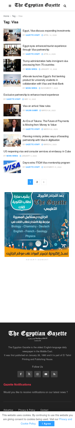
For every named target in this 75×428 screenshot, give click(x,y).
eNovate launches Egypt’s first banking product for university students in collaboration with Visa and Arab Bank (44, 79)
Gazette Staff (33, 35)
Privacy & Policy (26, 410)
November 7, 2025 (49, 88)
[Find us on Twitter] (29, 374)
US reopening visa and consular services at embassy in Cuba (37, 151)
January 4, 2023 (29, 156)
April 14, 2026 (50, 35)
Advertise (8, 410)
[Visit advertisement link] (37, 224)
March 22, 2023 (50, 129)
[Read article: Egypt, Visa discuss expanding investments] (12, 35)
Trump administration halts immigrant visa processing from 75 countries (45, 62)
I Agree (46, 423)
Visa (20, 15)
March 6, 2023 (50, 144)
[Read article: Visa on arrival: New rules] (12, 110)
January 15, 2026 (48, 69)
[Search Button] (65, 5)
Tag (14, 15)
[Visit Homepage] (37, 5)
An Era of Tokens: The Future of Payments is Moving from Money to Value (46, 122)
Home (6, 15)
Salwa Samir (32, 110)
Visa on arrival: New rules (36, 106)
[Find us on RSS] (54, 374)
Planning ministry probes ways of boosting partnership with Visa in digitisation (46, 138)
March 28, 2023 (48, 110)
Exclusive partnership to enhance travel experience (31, 94)
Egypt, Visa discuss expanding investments (46, 30)
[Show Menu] (10, 5)
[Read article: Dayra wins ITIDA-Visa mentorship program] (12, 167)
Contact (44, 410)
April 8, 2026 (49, 54)
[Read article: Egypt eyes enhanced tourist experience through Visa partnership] (12, 50)
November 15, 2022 (52, 167)
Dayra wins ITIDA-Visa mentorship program (46, 162)
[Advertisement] (37, 289)
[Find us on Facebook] (20, 374)
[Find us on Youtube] (46, 374)
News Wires (31, 69)
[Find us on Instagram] (37, 374)
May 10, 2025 (30, 99)
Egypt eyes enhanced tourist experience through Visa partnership (44, 47)
